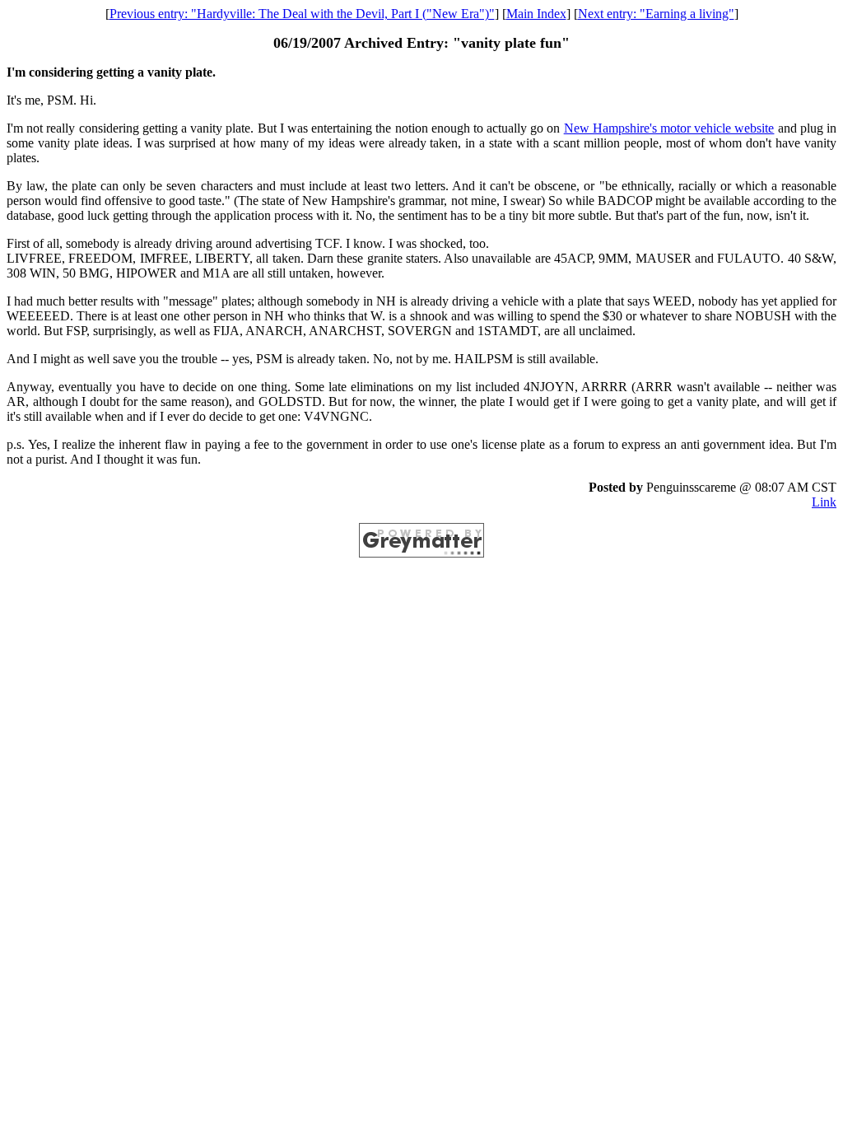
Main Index (536, 14)
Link (824, 502)
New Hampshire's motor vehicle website (669, 128)
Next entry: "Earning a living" (656, 14)
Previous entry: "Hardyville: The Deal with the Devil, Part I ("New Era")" (302, 14)
